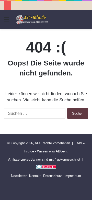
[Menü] (6, 21)
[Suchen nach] (85, 21)
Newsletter (19, 176)
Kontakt (35, 176)
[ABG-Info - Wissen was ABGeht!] (33, 19)
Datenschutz (52, 176)
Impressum (72, 176)
